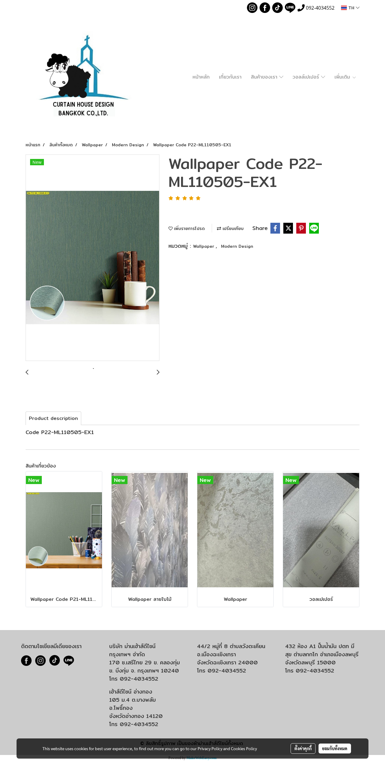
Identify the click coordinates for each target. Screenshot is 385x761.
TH (351, 8)
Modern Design (237, 246)
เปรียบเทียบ (232, 228)
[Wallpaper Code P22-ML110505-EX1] (92, 258)
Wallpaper (204, 246)
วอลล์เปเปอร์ (307, 77)
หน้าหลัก (201, 77)
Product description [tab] (53, 418)
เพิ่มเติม (343, 77)
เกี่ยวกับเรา (230, 77)
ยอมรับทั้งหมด (334, 748)
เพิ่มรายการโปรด (189, 228)
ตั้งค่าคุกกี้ (303, 748)
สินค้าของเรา (265, 77)
